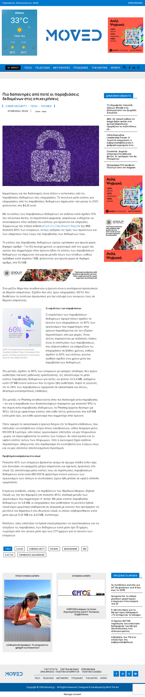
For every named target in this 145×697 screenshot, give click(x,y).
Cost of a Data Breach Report (61, 226)
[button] (124, 67)
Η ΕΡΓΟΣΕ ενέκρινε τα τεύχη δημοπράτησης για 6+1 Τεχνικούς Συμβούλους (81, 612)
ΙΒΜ (84, 549)
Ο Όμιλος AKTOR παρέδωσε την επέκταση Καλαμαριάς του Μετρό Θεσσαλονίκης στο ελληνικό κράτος (125, 626)
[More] (95, 119)
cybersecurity (37, 549)
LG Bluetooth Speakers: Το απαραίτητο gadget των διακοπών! (27, 646)
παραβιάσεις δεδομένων (32, 555)
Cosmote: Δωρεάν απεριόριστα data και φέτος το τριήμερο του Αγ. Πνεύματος (122, 155)
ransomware (70, 549)
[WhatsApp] (46, 119)
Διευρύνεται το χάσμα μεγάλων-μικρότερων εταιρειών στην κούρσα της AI (124, 599)
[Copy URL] (87, 119)
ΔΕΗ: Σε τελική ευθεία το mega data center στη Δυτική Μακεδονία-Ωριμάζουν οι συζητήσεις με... (121, 124)
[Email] (62, 119)
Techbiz (46, 106)
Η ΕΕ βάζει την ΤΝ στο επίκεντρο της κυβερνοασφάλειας (123, 640)
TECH (33, 106)
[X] (138, 67)
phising (54, 549)
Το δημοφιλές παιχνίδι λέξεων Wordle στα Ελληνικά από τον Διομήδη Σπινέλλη (121, 108)
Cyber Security (16, 106)
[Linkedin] (133, 67)
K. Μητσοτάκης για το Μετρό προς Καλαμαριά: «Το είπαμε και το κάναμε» (126, 612)
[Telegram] (70, 119)
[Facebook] (129, 67)
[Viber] (78, 119)
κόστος (9, 555)
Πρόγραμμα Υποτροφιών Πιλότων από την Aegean (121, 166)
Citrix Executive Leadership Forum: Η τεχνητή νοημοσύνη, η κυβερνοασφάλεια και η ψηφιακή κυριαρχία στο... (121, 140)
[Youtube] (135, 673)
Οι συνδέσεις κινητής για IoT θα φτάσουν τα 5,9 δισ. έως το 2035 (126, 587)
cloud (19, 549)
